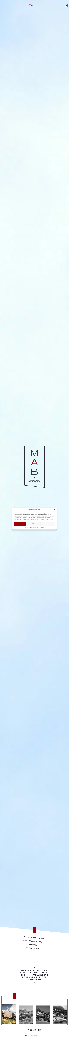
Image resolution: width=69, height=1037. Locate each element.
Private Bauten (32, 948)
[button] (54, 510)
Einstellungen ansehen (47, 524)
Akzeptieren (20, 524)
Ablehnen (33, 524)
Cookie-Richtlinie (28, 527)
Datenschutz (36, 527)
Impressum (42, 527)
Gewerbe (33, 945)
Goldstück (32, 1035)
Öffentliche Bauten (33, 941)
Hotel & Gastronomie (34, 938)
